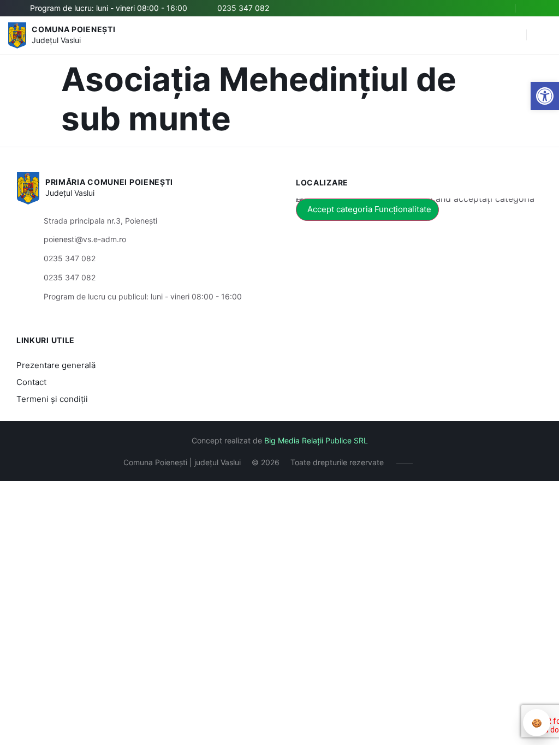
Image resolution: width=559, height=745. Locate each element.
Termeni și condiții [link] (52, 399)
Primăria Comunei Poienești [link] (109, 182)
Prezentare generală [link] (56, 365)
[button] (512, 35)
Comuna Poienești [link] (73, 29)
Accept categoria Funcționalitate (369, 209)
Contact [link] (31, 382)
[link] (545, 96)
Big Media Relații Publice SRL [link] (316, 440)
